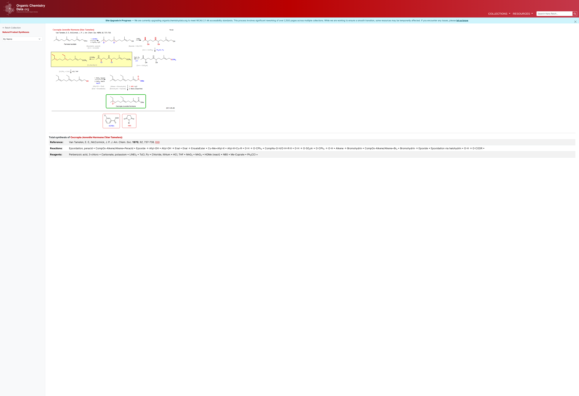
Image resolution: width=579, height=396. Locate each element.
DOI (157, 142)
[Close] (575, 22)
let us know (462, 20)
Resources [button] (522, 13)
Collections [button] (498, 13)
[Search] (574, 13)
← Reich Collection (11, 27)
